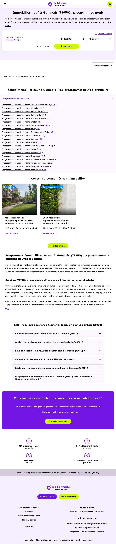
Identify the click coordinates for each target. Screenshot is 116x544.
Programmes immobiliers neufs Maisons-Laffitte (25, 166)
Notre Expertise (29, 520)
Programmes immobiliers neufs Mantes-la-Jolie (25, 111)
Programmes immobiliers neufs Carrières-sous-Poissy (28, 132)
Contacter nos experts (58, 421)
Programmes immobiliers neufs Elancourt (22, 139)
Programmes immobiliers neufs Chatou (21, 122)
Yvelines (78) (74, 473)
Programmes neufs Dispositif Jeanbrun (87, 532)
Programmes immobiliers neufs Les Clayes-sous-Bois (27, 146)
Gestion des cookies (84, 540)
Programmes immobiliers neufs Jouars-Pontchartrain (28, 159)
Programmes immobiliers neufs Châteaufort (23, 135)
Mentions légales (43, 540)
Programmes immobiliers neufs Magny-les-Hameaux (27, 163)
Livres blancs (87, 507)
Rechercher (66, 46)
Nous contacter (68, 496)
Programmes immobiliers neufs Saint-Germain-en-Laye (28, 105)
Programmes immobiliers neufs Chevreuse (22, 156)
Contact (29, 526)
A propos (29, 511)
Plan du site (28, 540)
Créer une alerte (105, 33)
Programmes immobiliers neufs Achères (21, 152)
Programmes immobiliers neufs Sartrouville (23, 115)
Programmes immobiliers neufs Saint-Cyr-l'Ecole (25, 118)
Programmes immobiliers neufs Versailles (22, 108)
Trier (101, 66)
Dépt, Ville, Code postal (14, 37)
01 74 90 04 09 (47, 496)
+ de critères (43, 46)
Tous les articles (58, 246)
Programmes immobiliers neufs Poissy (21, 129)
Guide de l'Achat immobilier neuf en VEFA (87, 511)
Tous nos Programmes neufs (87, 527)
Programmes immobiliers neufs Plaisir (20, 149)
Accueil (20, 473)
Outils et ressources (87, 518)
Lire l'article (10, 233)
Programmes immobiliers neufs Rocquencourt (24, 170)
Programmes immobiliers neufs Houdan (21, 142)
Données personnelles (63, 540)
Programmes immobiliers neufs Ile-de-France (46, 473)
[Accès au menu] (5, 4)
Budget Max (66, 39)
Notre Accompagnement (29, 516)
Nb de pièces (94, 39)
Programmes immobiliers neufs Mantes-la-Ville (25, 125)
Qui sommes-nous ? (29, 507)
